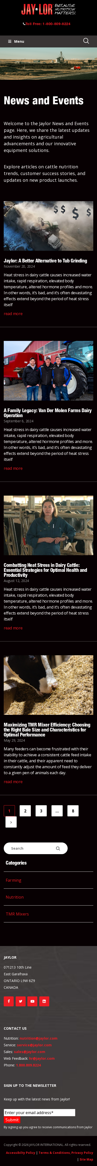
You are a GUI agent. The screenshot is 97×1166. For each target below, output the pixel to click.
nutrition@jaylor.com (38, 1038)
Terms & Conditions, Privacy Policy (66, 1153)
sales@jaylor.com (29, 1051)
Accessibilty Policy (20, 1153)
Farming (14, 880)
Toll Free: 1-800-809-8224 (47, 24)
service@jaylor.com (34, 1045)
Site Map (86, 1159)
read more (13, 313)
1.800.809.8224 (28, 1065)
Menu (19, 41)
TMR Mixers (17, 914)
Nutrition (15, 897)
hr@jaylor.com (42, 1058)
